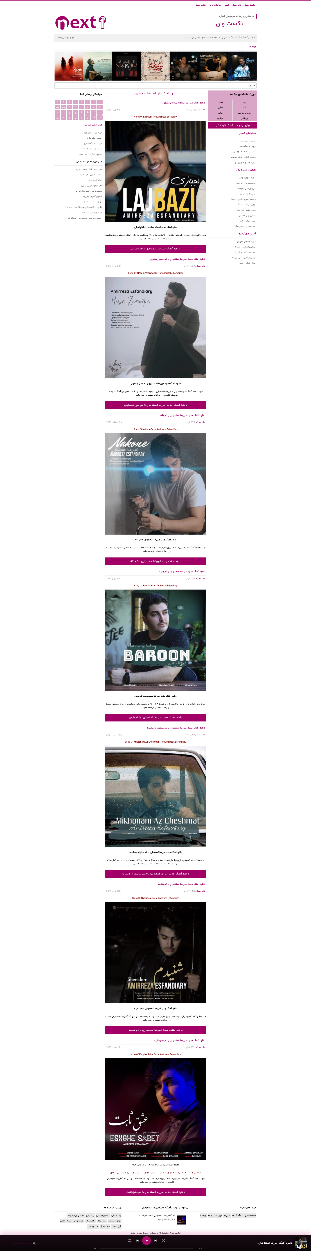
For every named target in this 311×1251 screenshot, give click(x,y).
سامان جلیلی (65, 1221)
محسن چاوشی (102, 1215)
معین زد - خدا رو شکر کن (244, 252)
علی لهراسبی (92, 1226)
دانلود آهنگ (249, 5)
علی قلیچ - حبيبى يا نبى (91, 185)
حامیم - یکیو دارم (248, 141)
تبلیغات (203, 1215)
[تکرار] (129, 1240)
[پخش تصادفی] (163, 1240)
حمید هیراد (105, 1226)
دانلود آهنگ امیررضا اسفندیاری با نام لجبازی (155, 249)
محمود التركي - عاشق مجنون (243, 157)
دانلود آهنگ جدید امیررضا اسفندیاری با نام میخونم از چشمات (155, 874)
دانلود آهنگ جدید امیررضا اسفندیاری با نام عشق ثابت (155, 1192)
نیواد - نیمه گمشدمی (247, 146)
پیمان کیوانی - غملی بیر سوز (243, 258)
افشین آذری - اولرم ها (92, 196)
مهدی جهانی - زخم (248, 221)
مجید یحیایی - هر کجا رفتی (90, 175)
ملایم (220, 113)
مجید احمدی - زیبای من (245, 162)
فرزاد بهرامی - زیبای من (92, 132)
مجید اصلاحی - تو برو (246, 241)
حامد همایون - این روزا (246, 183)
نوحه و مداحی (244, 113)
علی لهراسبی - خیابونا (246, 188)
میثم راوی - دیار (95, 180)
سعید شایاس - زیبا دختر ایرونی (88, 191)
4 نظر (173, 1219)
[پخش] (146, 1240)
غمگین (220, 107)
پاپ (244, 102)
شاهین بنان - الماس (247, 215)
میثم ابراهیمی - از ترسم (92, 212)
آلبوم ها (227, 1215)
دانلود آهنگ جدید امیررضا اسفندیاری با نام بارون (155, 717)
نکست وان (143, 1233)
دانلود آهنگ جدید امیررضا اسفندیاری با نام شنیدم (155, 1030)
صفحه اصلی (250, 1215)
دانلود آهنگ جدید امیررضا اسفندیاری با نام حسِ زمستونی (155, 405)
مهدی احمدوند (114, 1221)
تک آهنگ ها (237, 1215)
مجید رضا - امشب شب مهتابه (89, 169)
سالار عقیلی (90, 1221)
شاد (244, 107)
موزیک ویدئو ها (215, 1215)
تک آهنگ (236, 5)
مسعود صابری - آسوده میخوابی (242, 199)
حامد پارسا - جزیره (248, 194)
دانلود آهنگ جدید (169, 227)
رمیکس (220, 118)
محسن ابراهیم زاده (76, 1215)
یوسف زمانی (78, 1221)
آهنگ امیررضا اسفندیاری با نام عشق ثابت (157, 1215)
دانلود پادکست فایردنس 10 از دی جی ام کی (83, 207)
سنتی (220, 102)
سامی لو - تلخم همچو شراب (244, 152)
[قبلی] (137, 1240)
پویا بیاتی (90, 1215)
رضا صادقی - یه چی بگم (245, 226)
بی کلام (244, 118)
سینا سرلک (101, 1221)
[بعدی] (155, 1240)
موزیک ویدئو (215, 5)
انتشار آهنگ (200, 5)
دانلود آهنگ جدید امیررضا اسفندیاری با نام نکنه (155, 561)
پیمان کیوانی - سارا (248, 263)
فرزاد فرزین (116, 1226)
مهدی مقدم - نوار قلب (246, 210)
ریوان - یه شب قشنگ (246, 205)
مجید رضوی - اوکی (247, 178)
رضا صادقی (116, 1215)
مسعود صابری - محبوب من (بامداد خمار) (84, 218)
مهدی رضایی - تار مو (93, 202)
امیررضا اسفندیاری (153, 227)
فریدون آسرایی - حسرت (245, 247)
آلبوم (227, 5)
